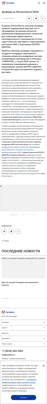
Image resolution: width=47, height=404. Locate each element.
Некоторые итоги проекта (21, 114)
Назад (6, 241)
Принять (23, 397)
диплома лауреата (30, 173)
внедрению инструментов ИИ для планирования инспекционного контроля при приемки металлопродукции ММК (21, 150)
